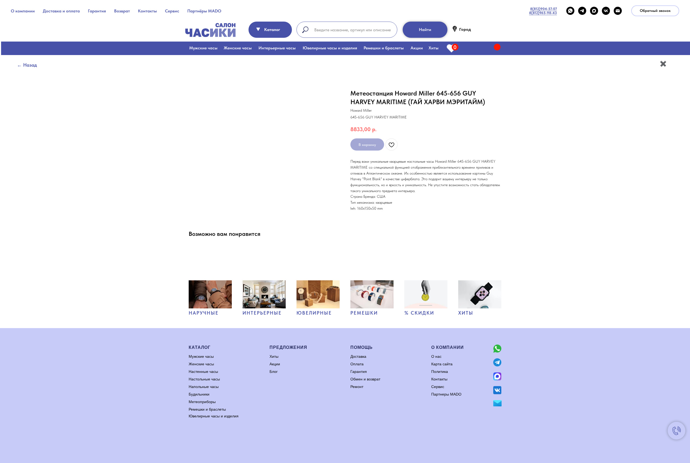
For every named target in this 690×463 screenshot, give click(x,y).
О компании (23, 10)
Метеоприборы (202, 402)
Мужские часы (203, 47)
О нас (436, 356)
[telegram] (582, 11)
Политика (439, 371)
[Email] (618, 11)
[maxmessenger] (594, 11)
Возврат (122, 10)
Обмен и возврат (365, 379)
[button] (655, 10)
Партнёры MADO (204, 10)
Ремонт (356, 386)
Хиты (434, 47)
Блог (274, 371)
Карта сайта (442, 364)
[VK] (606, 11)
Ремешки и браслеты (384, 47)
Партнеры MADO (446, 394)
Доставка (358, 356)
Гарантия (97, 10)
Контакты (147, 10)
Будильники (199, 394)
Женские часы (238, 47)
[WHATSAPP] (570, 11)
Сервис (172, 10)
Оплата (357, 364)
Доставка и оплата (61, 10)
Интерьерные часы (277, 47)
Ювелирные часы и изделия (330, 47)
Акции (416, 47)
